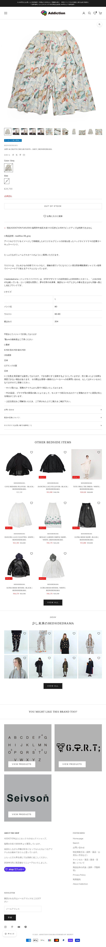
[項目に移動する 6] (49, 131)
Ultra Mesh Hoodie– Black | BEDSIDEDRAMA (19, 589)
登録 (10, 917)
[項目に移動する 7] (57, 131)
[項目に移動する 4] (32, 131)
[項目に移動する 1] (7, 131)
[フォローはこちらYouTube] (19, 927)
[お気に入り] (95, 13)
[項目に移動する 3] (24, 131)
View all (53, 602)
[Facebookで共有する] (13, 155)
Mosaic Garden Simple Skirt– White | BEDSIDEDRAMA (53, 538)
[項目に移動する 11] (90, 131)
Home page (78, 838)
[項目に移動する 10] (82, 131)
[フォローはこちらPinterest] (12, 927)
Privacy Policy (79, 875)
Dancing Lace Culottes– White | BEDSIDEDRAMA (19, 538)
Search (76, 843)
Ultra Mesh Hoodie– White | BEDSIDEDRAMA (53, 589)
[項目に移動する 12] (98, 131)
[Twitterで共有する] (17, 155)
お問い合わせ (79, 847)
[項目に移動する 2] (16, 131)
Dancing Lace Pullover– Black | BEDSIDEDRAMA (53, 488)
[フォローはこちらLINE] (25, 927)
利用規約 (77, 879)
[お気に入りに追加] (31, 452)
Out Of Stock (53, 206)
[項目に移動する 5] (40, 131)
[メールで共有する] (24, 155)
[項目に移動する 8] (65, 131)
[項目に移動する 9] (74, 131)
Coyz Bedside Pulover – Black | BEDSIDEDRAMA (19, 488)
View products (22, 764)
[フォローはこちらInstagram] (5, 927)
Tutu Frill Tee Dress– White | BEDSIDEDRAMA (86, 488)
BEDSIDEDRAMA (11, 145)
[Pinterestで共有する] (20, 155)
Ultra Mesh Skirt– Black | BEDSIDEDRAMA (87, 538)
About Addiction (80, 884)
